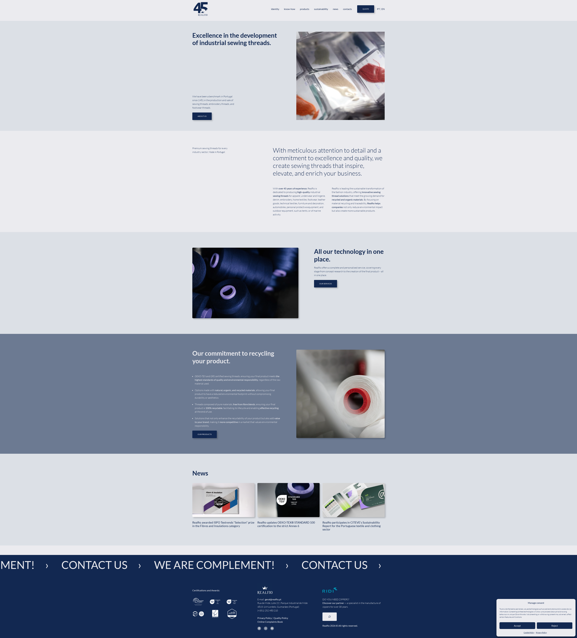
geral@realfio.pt (273, 599)
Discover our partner (333, 603)
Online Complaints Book (270, 621)
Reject (554, 625)
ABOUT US (202, 116)
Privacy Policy (541, 632)
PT (378, 9)
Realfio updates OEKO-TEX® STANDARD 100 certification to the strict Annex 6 (286, 524)
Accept (517, 625)
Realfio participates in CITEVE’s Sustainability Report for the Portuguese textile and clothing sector (351, 526)
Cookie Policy (529, 632)
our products (205, 434)
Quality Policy (280, 618)
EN (383, 9)
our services (325, 284)
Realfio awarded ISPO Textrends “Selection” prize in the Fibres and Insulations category (223, 524)
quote (366, 9)
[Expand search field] (329, 616)
